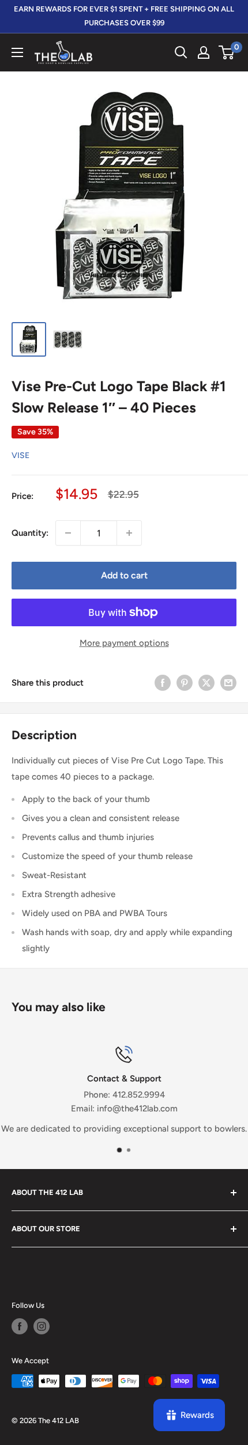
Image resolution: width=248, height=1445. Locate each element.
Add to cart (124, 575)
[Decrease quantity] (68, 533)
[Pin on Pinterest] (184, 682)
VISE (20, 455)
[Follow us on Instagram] (41, 1326)
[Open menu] (17, 52)
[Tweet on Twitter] (206, 682)
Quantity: (30, 533)
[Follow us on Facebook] (20, 1326)
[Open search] (181, 52)
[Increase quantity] (129, 533)
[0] (227, 52)
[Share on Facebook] (163, 682)
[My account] (203, 52)
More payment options (124, 643)
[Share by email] (228, 682)
